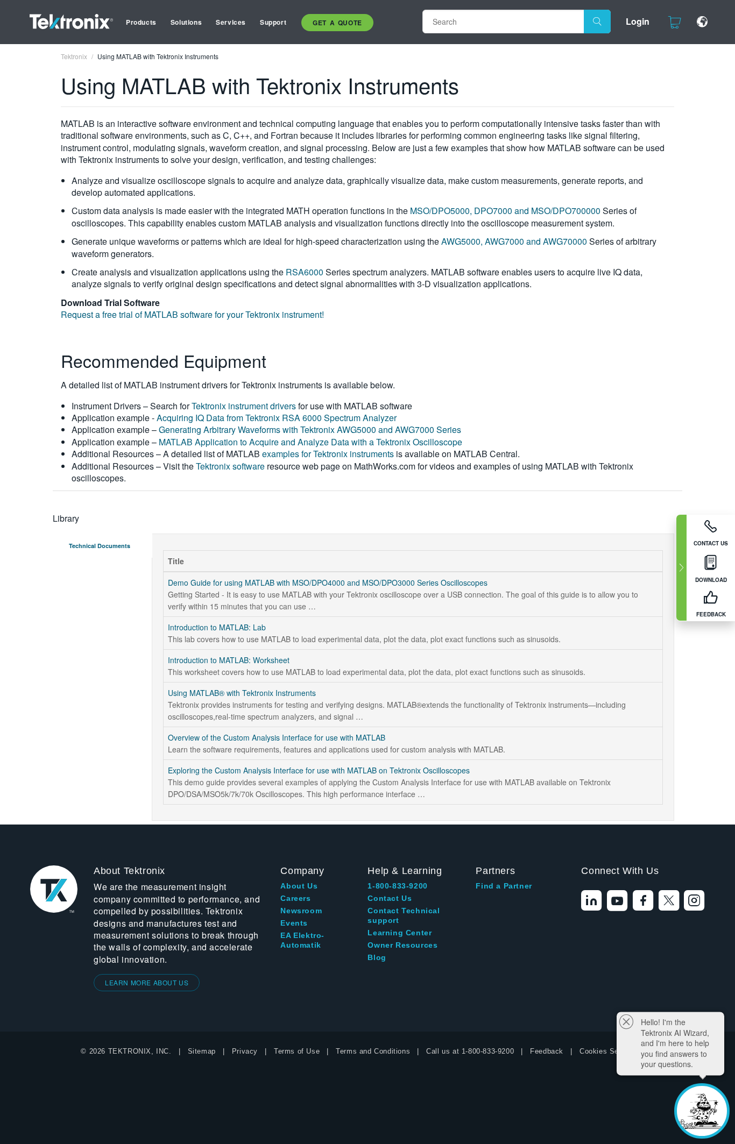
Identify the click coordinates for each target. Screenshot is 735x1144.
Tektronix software (230, 466)
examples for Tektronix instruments (328, 453)
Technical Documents (99, 546)
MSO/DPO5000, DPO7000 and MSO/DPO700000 (505, 210)
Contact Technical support (403, 915)
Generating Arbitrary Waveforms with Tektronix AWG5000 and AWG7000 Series (310, 429)
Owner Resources (402, 945)
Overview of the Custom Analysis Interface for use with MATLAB (276, 737)
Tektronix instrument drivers (244, 406)
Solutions (186, 22)
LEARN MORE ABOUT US (146, 982)
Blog (376, 957)
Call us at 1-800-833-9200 (470, 1051)
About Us (298, 886)
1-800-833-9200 (397, 886)
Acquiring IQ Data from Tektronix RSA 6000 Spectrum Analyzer (277, 417)
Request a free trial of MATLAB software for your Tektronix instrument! (192, 314)
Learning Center (399, 932)
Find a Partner (504, 886)
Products (141, 22)
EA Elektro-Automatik (302, 940)
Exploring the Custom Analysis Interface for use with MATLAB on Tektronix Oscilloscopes (319, 770)
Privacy (245, 1051)
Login (637, 21)
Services (231, 22)
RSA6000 (304, 272)
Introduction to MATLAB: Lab (217, 627)
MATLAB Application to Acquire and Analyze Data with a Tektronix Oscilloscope (310, 442)
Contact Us (389, 898)
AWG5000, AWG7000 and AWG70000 (514, 241)
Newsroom (301, 910)
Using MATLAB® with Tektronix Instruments (242, 692)
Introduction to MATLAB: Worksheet (228, 660)
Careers (295, 898)
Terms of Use (297, 1051)
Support (273, 22)
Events (294, 923)
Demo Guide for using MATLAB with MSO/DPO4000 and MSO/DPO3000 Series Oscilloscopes (327, 582)
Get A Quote (337, 22)
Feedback (546, 1051)
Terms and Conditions (373, 1051)
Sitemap (202, 1051)
